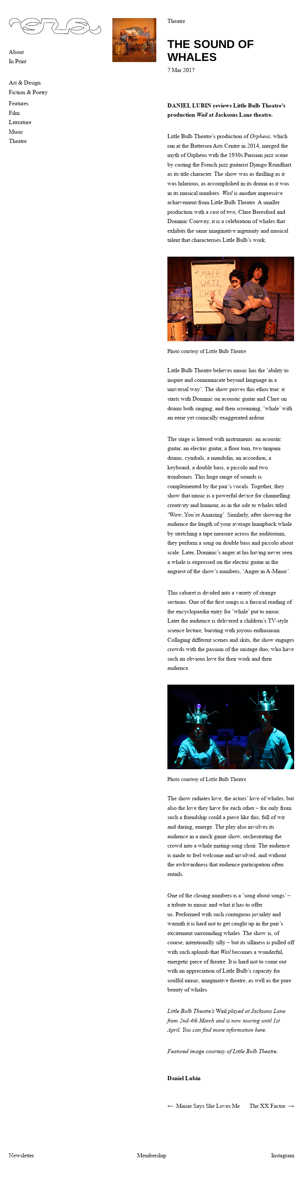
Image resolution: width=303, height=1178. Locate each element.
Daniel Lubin (184, 1078)
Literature (20, 122)
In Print (17, 61)
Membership (151, 1155)
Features (18, 103)
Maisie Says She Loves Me (208, 1105)
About (16, 51)
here (260, 1029)
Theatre (18, 140)
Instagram (282, 1155)
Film (14, 112)
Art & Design (25, 82)
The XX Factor (267, 1105)
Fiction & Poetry (28, 92)
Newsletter (21, 1155)
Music (16, 131)
